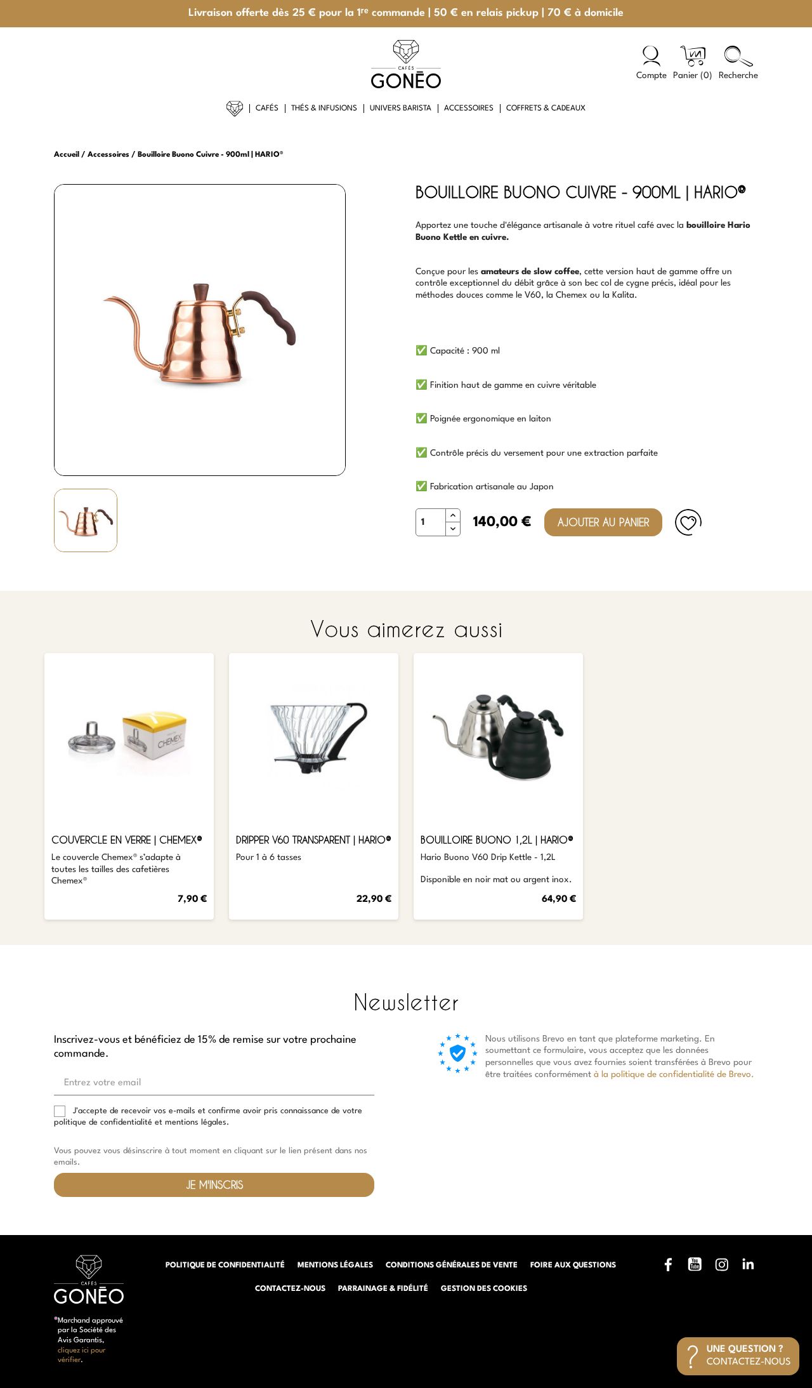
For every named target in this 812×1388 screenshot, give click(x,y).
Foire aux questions (573, 1265)
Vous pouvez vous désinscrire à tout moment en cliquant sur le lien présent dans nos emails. (210, 1157)
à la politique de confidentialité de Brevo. (674, 1074)
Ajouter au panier (603, 522)
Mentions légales (335, 1265)
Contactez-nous (290, 1289)
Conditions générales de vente (452, 1265)
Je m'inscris (214, 1185)
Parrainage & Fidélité (383, 1289)
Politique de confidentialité (225, 1265)
